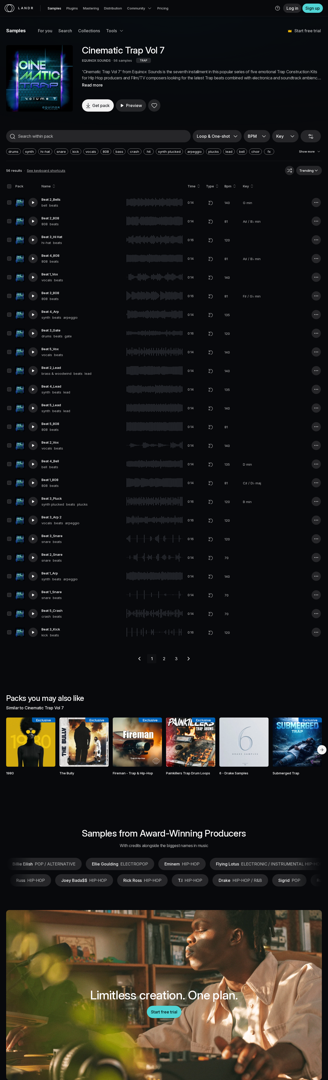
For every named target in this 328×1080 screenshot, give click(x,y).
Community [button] (136, 8)
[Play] (39, 78)
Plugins (72, 8)
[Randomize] (289, 170)
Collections (89, 30)
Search (65, 30)
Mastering (91, 8)
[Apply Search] (12, 136)
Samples (54, 8)
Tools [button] (111, 30)
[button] (277, 8)
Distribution (113, 8)
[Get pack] (45, 742)
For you (45, 30)
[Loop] (210, 202)
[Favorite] (154, 105)
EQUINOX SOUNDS (96, 60)
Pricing (162, 8)
